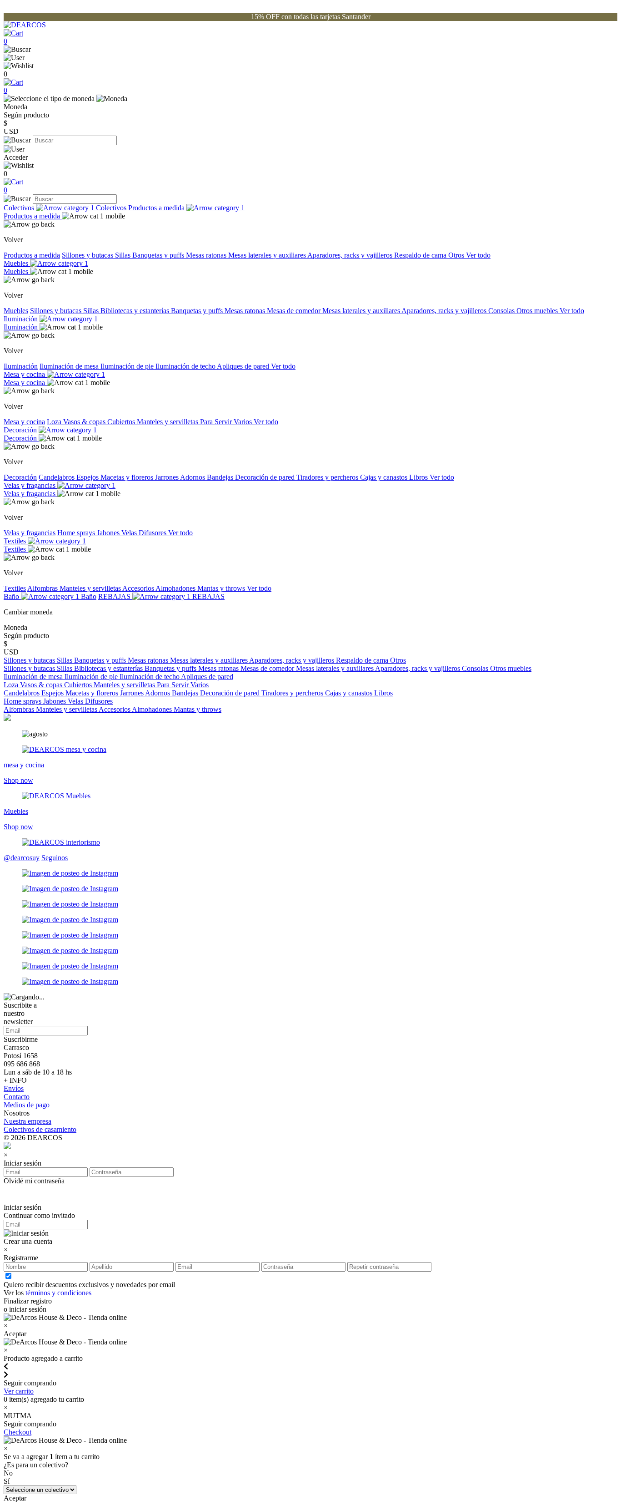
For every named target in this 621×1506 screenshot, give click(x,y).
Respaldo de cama (421, 255)
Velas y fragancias (30, 485)
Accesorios (138, 588)
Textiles (16, 541)
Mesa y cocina (25, 374)
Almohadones (176, 588)
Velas (130, 533)
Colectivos (20, 208)
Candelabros (57, 477)
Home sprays (77, 533)
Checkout (17, 1432)
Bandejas (221, 477)
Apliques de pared (244, 366)
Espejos (88, 477)
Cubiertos (122, 422)
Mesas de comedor (294, 310)
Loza (55, 422)
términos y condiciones (58, 1293)
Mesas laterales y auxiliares (267, 255)
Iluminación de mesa (70, 366)
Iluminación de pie (127, 366)
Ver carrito (19, 1391)
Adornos (193, 477)
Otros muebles (538, 310)
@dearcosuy (22, 858)
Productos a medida (157, 208)
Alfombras (43, 588)
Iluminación (22, 319)
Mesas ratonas (207, 255)
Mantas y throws (222, 588)
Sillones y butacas (88, 255)
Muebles (17, 263)
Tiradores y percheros (328, 477)
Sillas (123, 255)
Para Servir (217, 422)
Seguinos (54, 858)
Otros (457, 255)
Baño (12, 596)
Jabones (109, 533)
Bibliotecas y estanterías (135, 310)
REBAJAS (115, 596)
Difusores (153, 533)
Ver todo (478, 255)
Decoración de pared (265, 477)
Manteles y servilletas (168, 422)
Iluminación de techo (186, 366)
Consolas (502, 310)
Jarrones (167, 477)
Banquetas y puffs (159, 255)
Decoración (21, 430)
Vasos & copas (85, 422)
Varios (244, 422)
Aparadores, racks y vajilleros (350, 255)
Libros (419, 477)
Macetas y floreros (127, 477)
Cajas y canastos (384, 477)
